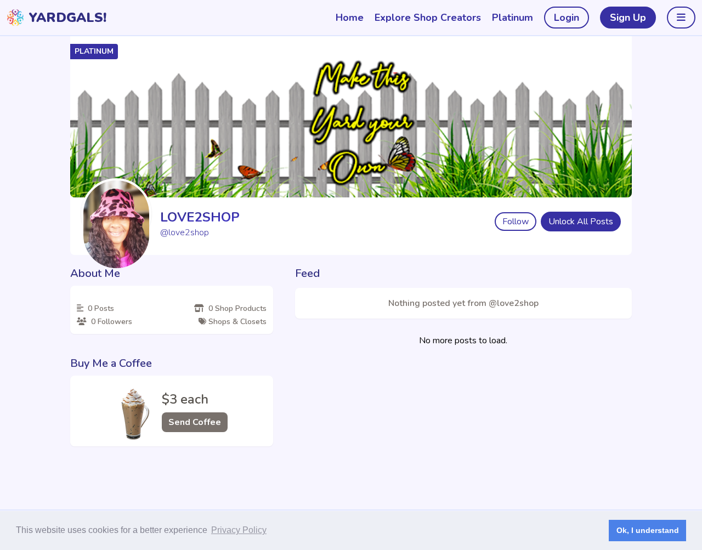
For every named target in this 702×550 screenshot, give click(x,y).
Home (350, 17)
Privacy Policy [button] (239, 530)
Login (566, 17)
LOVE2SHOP (200, 217)
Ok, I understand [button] (647, 530)
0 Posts (100, 308)
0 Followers (110, 321)
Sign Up (628, 17)
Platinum (512, 17)
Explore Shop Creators (428, 17)
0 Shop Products (236, 308)
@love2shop (184, 232)
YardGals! (67, 17)
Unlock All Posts (580, 222)
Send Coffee (194, 422)
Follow (515, 222)
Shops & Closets (236, 321)
